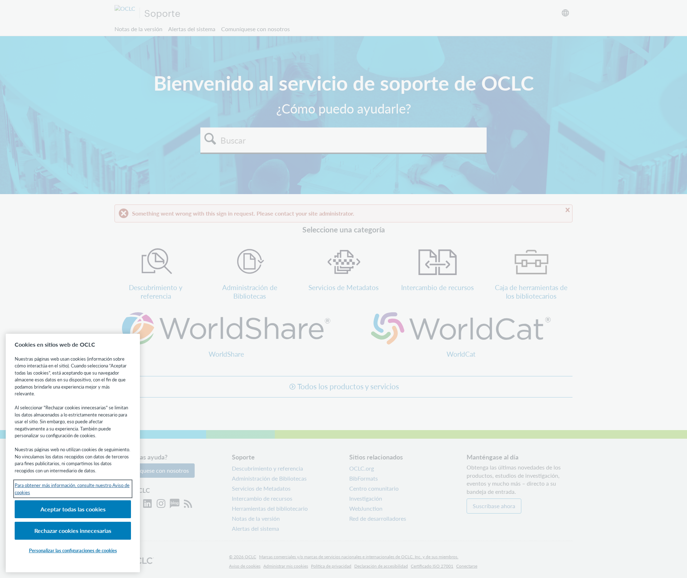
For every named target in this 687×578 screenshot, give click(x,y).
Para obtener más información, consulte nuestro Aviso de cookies (72, 489)
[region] (73, 453)
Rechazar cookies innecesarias (72, 530)
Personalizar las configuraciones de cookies (73, 550)
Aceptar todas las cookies (73, 509)
